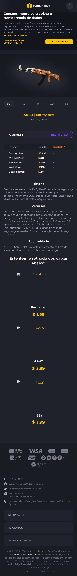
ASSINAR (7, 6)
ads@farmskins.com (30, 488)
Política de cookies (16, 35)
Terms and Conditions (25, 554)
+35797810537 (16, 479)
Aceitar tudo (59, 41)
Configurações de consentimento (14, 41)
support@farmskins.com (31, 483)
